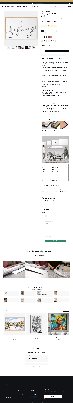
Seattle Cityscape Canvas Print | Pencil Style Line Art (36, 336)
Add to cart (57, 51)
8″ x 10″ (46, 30)
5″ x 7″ (43, 30)
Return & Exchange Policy (58, 200)
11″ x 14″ (50, 30)
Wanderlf (36, 6)
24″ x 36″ (47, 32)
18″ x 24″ (43, 32)
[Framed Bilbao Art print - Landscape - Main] (21, 28)
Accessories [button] (25, 6)
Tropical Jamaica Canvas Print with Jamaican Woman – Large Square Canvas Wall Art (59, 337)
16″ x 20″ (63, 30)
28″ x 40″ (52, 32)
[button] (55, 236)
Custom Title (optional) (45, 45)
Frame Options (44, 38)
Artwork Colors (44, 34)
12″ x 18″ (58, 30)
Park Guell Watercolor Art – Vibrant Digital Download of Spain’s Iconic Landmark (14, 337)
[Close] (72, 1)
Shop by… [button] (12, 6)
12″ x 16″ (54, 30)
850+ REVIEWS (48, 11)
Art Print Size (43, 29)
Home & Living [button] (18, 6)
